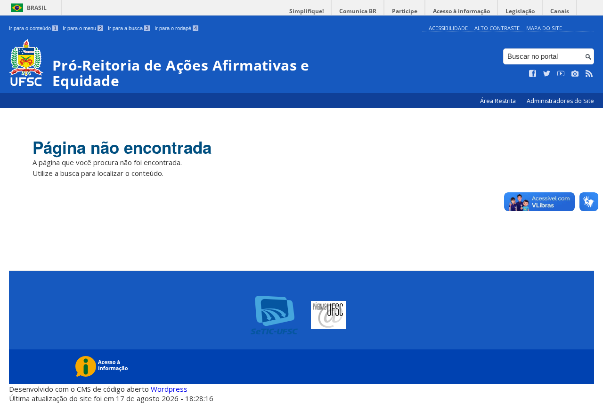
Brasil (37, 8)
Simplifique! (306, 11)
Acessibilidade (448, 28)
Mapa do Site (544, 28)
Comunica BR (357, 11)
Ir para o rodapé (176, 28)
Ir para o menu (82, 28)
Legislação (520, 11)
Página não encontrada (122, 147)
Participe (404, 11)
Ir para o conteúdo (33, 28)
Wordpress (169, 389)
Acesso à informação (461, 11)
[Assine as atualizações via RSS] (589, 74)
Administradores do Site (560, 101)
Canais (559, 11)
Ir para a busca (128, 28)
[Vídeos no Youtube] (561, 74)
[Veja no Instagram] (575, 74)
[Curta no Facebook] (533, 74)
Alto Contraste (497, 28)
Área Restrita (498, 101)
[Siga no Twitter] (547, 74)
